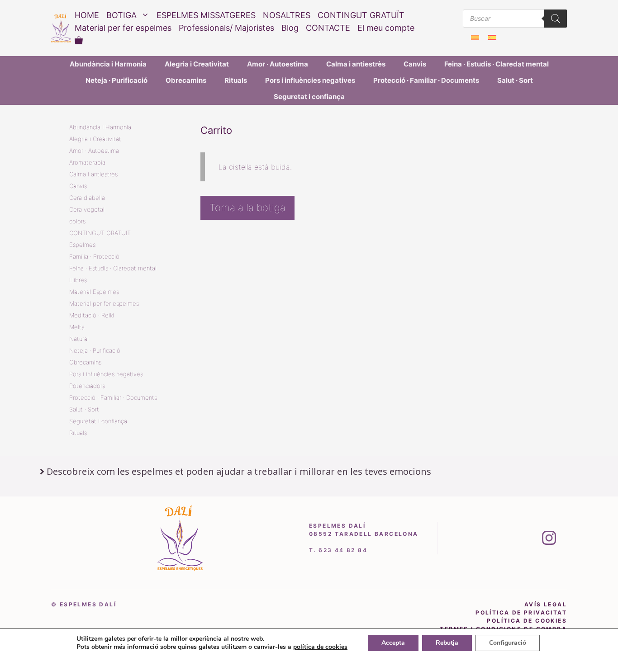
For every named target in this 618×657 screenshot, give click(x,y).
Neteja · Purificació (116, 80)
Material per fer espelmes (123, 28)
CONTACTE (328, 28)
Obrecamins (186, 80)
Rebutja (447, 642)
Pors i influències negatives (310, 80)
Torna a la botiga (247, 207)
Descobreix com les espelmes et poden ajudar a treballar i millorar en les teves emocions (239, 471)
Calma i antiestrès (355, 64)
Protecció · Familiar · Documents (426, 80)
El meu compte (385, 28)
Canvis (415, 64)
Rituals (235, 80)
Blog (290, 28)
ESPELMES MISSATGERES (206, 15)
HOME (87, 15)
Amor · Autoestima (277, 64)
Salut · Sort (515, 80)
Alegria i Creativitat (197, 64)
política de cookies (527, 620)
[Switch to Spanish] (492, 37)
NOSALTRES (286, 15)
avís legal (545, 604)
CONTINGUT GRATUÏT (361, 15)
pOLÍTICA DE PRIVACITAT (521, 612)
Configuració (507, 642)
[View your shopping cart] (78, 40)
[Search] (555, 18)
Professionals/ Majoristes (226, 28)
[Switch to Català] (475, 37)
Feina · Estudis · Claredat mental (496, 64)
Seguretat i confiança (309, 96)
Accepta (393, 642)
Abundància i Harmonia (108, 64)
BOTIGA (121, 15)
